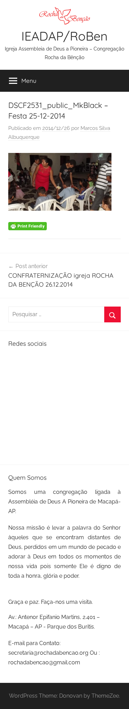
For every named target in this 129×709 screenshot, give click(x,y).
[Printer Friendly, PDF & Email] (27, 225)
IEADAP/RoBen (64, 36)
